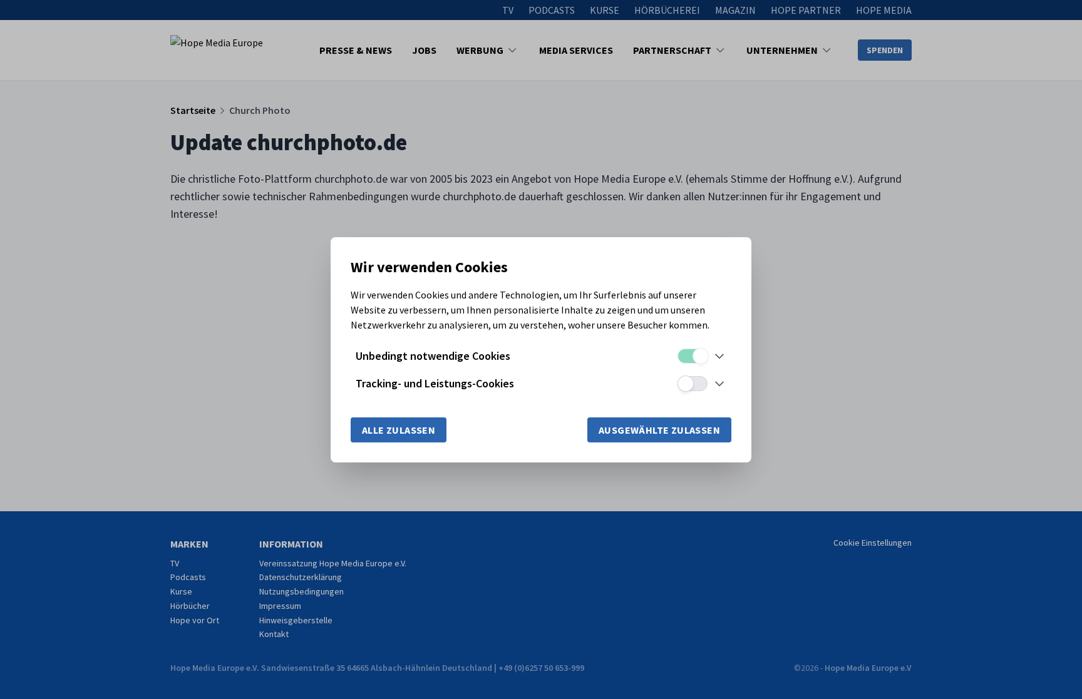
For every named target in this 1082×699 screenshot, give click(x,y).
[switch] (693, 356)
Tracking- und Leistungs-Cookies (435, 383)
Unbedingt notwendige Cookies (433, 356)
